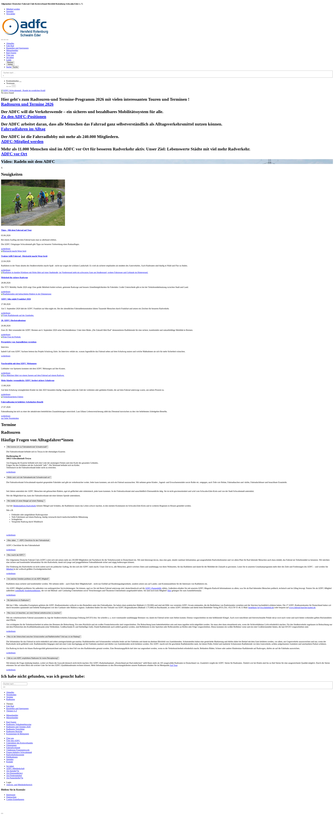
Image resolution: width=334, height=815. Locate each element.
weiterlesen (11, 472)
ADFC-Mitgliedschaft (15, 768)
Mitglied (10, 569)
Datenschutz (11, 797)
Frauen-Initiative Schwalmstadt (19, 752)
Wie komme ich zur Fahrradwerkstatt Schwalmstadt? (27, 447)
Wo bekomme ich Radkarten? (18, 600)
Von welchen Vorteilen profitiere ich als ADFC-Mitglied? (28, 579)
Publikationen (12, 757)
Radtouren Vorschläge (15, 729)
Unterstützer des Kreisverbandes (19, 743)
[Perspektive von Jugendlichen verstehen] (167, 337)
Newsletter (10, 14)
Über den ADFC (13, 740)
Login (8, 60)
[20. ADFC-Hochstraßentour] (167, 315)
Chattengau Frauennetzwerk (17, 750)
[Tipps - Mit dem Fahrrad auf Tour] (167, 202)
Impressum (10, 795)
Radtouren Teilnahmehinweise (18, 724)
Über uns (10, 55)
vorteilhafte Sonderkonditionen (27, 590)
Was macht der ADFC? (16, 555)
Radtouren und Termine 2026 (18, 727)
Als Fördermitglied (14, 775)
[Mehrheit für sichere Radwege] (167, 272)
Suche (9, 67)
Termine (9, 697)
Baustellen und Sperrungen (17, 48)
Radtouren (10, 699)
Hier (169, 590)
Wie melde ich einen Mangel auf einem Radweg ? (25, 501)
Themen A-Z (11, 711)
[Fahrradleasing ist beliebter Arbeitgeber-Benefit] (167, 397)
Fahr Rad (10, 46)
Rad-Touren (11, 53)
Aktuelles (10, 43)
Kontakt (9, 762)
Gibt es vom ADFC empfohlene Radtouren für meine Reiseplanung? (32, 658)
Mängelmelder (12, 50)
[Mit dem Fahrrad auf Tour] (167, 90)
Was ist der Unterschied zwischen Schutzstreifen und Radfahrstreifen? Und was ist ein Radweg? (43, 637)
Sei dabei (10, 57)
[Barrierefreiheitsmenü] (2, 39)
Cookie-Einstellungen (15, 799)
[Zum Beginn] (2, 813)
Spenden (9, 11)
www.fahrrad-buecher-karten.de (302, 607)
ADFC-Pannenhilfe (153, 588)
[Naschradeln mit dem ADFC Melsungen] (167, 358)
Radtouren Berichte (14, 731)
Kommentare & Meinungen (17, 734)
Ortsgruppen (11, 745)
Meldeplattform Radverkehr (24, 506)
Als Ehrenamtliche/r (14, 773)
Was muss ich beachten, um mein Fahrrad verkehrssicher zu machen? (34, 613)
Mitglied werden (13, 9)
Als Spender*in (12, 771)
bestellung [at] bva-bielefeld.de (261, 607)
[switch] (20, 81)
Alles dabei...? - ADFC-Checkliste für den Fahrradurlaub (28, 540)
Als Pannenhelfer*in (14, 778)
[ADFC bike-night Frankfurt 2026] (167, 294)
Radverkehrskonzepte (15, 755)
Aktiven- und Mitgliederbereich (19, 785)
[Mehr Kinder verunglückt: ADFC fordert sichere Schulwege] (167, 375)
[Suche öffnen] (5, 39)
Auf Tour (173, 665)
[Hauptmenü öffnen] (7, 39)
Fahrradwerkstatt (13, 748)
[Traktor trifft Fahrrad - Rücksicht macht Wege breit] (167, 251)
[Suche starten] (3, 75)
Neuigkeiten (11, 695)
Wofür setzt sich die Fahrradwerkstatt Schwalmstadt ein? (28, 477)
